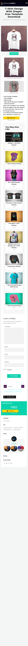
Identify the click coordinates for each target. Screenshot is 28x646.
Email (6, 354)
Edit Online (15, 53)
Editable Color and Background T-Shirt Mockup (14, 245)
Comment (8, 326)
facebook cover (18, 391)
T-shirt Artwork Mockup (14, 163)
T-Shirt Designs (6, 420)
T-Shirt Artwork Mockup (14, 305)
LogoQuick (14, 443)
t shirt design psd (7, 429)
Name (6, 346)
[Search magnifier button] (22, 386)
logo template (19, 389)
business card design (9, 391)
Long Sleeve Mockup (14, 266)
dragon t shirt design (8, 427)
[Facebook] (4, 463)
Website (7, 361)
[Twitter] (7, 463)
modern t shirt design (18, 427)
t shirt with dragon (16, 429)
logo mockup (11, 389)
